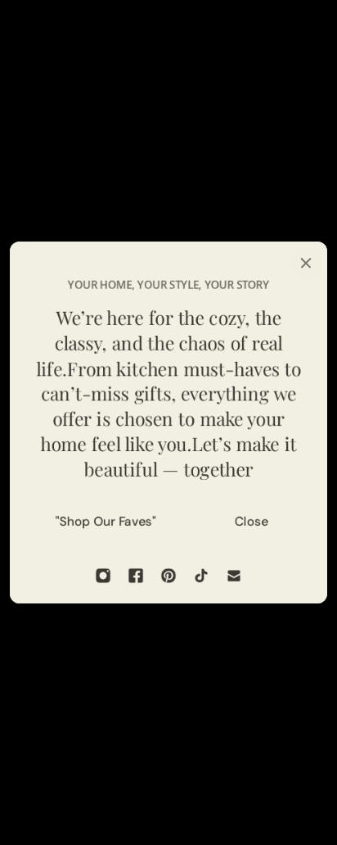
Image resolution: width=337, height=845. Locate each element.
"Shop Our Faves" (106, 521)
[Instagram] (103, 575)
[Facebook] (136, 575)
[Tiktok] (201, 575)
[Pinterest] (168, 575)
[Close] (306, 263)
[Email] (234, 575)
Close (251, 521)
